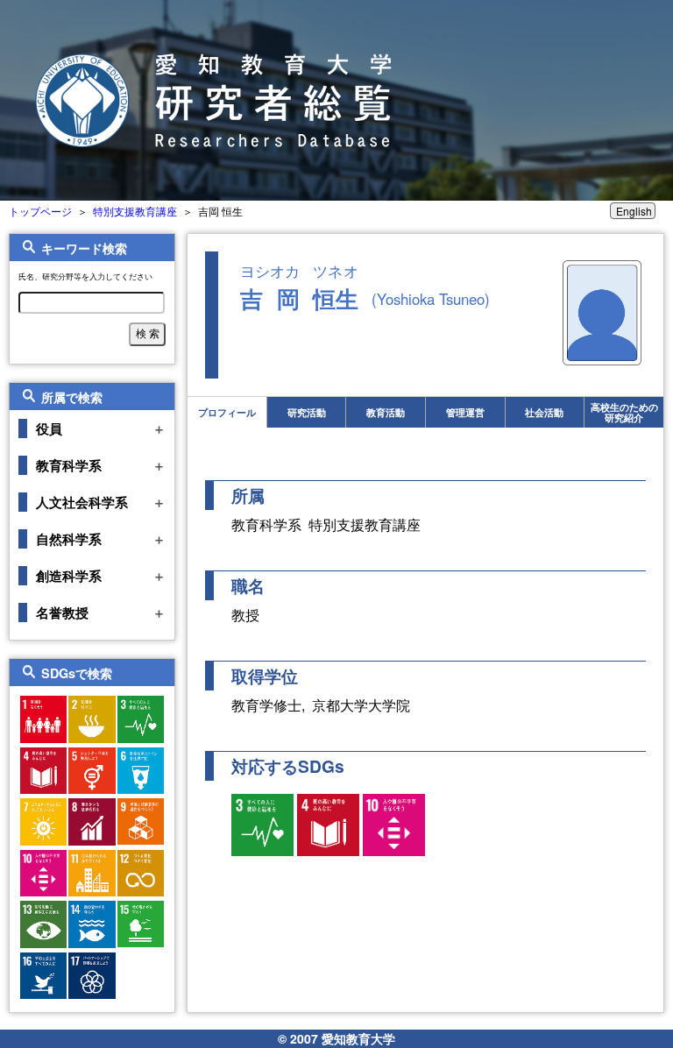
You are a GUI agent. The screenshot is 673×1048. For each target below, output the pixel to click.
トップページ (40, 210)
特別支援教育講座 (135, 210)
